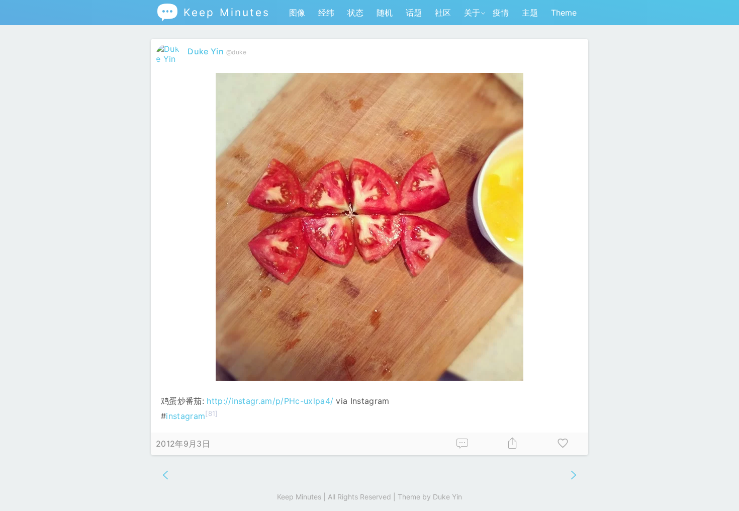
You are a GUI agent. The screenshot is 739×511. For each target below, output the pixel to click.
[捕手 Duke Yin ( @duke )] (169, 59)
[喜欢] (563, 444)
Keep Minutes (213, 12)
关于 (472, 13)
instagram (185, 416)
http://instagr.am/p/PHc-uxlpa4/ (270, 401)
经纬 (326, 13)
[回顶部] (715, 487)
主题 (530, 13)
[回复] (462, 444)
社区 (443, 13)
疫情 (501, 13)
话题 (414, 13)
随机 (385, 13)
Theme (564, 13)
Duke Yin (206, 51)
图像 (297, 13)
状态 (355, 13)
